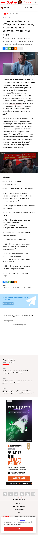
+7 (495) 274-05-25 (19, 499)
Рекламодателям (19, 506)
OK (18, 529)
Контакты (19, 503)
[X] (12, 48)
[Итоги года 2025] (20, 2)
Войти (5, 321)
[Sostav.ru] (12, 2)
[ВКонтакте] (4, 48)
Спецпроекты (27, 8)
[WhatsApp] (9, 48)
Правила (10, 321)
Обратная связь (19, 509)
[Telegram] (6, 48)
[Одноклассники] (15, 48)
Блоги (15, 8)
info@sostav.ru (19, 497)
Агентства (9, 360)
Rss (19, 512)
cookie (22, 520)
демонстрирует (15, 104)
